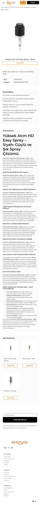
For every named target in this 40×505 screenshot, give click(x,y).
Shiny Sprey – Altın (29, 358)
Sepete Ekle (20, 63)
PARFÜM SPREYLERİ (16, 7)
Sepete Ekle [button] (10, 365)
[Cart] (23, 2)
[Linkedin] (12, 447)
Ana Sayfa (4, 7)
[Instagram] (8, 447)
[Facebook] (5, 447)
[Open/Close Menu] (3, 2)
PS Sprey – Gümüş (10, 391)
